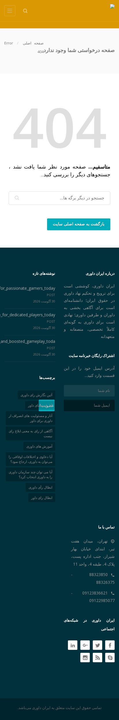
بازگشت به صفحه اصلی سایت (79, 224)
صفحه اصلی (33, 43)
